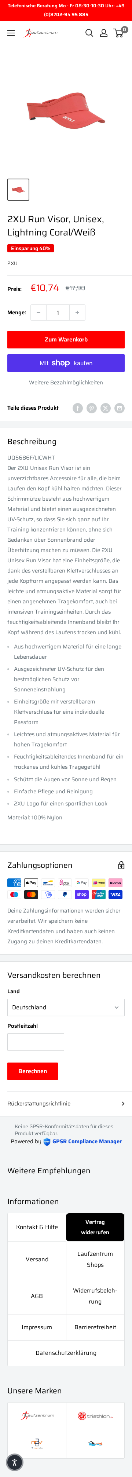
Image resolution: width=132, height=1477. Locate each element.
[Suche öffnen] (89, 33)
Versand (37, 1259)
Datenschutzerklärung (66, 1352)
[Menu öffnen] (11, 33)
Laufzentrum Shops (95, 1259)
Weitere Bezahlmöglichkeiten (66, 382)
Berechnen (32, 1071)
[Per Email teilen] (119, 407)
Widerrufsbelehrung (95, 1296)
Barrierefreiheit (95, 1327)
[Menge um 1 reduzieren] (38, 312)
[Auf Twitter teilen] (105, 407)
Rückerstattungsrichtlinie (38, 1103)
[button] (14, 1462)
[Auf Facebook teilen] (78, 407)
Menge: (16, 312)
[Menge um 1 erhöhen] (77, 312)
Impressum (37, 1327)
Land (13, 991)
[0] (118, 33)
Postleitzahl (22, 1025)
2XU (12, 263)
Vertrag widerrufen (95, 1227)
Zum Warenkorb (66, 339)
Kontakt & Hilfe (37, 1227)
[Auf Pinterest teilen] (92, 407)
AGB (37, 1296)
